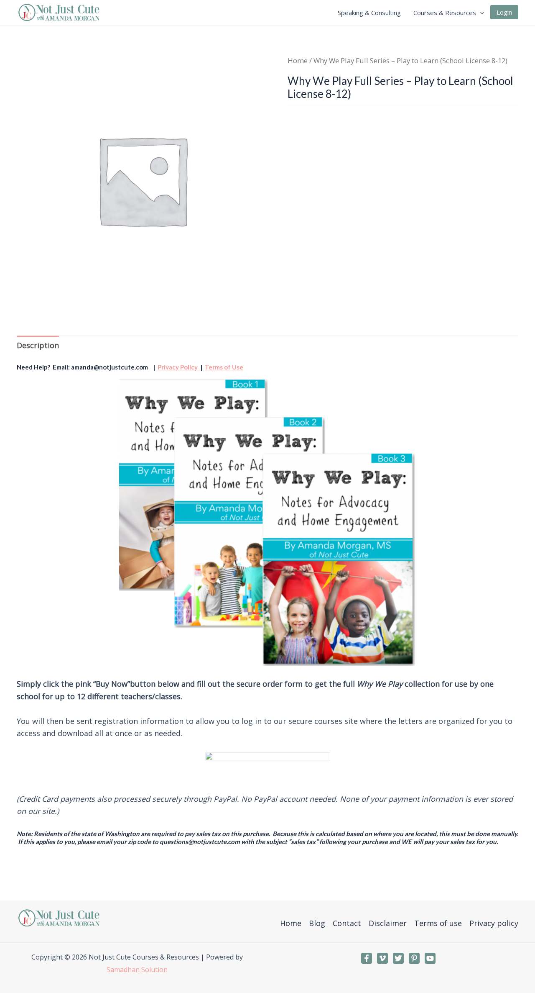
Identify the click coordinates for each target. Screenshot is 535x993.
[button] (480, 12)
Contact (347, 923)
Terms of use (438, 923)
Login (504, 12)
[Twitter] (398, 958)
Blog (317, 923)
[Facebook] (366, 958)
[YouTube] (430, 958)
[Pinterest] (414, 958)
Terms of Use (224, 367)
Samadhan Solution (137, 969)
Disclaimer (388, 923)
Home (298, 60)
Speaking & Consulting (369, 12)
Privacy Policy (179, 367)
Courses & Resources (444, 12)
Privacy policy (493, 923)
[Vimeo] (382, 958)
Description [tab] (38, 345)
